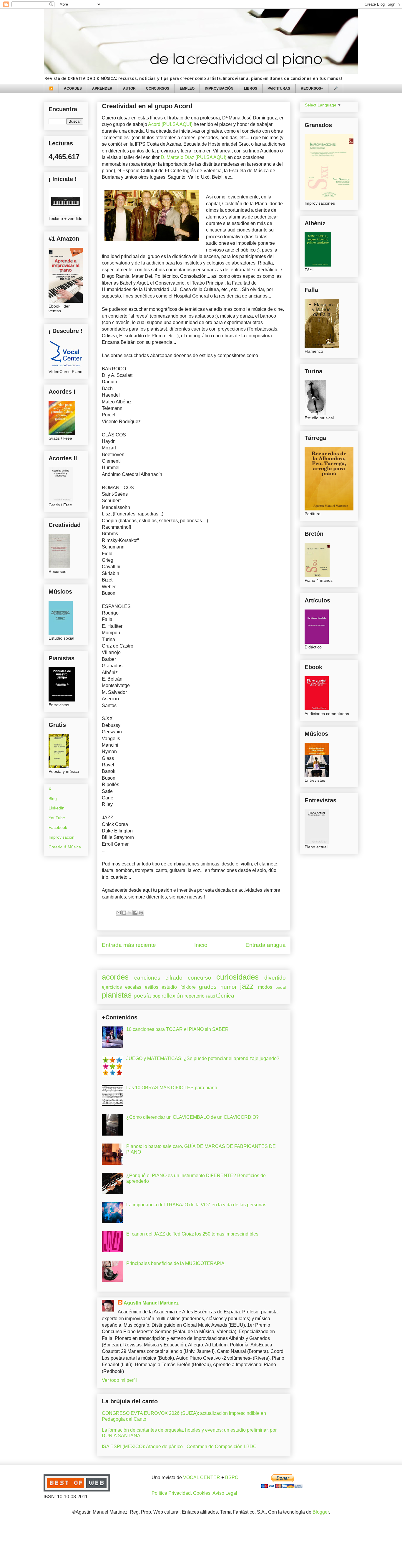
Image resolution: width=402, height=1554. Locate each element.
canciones (147, 978)
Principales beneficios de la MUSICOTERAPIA (175, 1263)
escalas (133, 987)
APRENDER (102, 88)
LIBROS (250, 88)
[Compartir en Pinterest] (141, 913)
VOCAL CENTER (201, 1477)
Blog (53, 798)
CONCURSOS (157, 88)
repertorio (195, 995)
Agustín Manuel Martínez (151, 1302)
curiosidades (237, 977)
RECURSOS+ (312, 88)
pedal (280, 987)
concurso (199, 978)
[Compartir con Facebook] (135, 913)
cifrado (173, 978)
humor (228, 987)
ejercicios (112, 987)
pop (156, 995)
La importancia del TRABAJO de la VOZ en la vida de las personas (196, 1204)
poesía (142, 996)
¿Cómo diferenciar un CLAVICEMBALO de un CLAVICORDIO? (192, 1117)
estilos (151, 987)
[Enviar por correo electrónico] (119, 913)
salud (210, 996)
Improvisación (61, 837)
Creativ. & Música (65, 847)
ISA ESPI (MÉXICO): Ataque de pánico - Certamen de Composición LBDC (179, 1446)
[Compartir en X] (130, 913)
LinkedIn (56, 808)
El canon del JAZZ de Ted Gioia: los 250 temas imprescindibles (192, 1233)
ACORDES (73, 88)
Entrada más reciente (129, 945)
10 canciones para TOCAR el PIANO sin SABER (177, 1029)
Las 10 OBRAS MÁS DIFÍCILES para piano (171, 1087)
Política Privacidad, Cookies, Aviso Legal (194, 1493)
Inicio (200, 945)
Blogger (321, 1511)
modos (265, 987)
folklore (188, 987)
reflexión (172, 996)
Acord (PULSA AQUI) (170, 124)
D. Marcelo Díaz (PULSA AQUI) (193, 157)
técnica (225, 996)
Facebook (58, 827)
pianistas (117, 995)
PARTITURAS (279, 88)
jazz (247, 986)
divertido (275, 978)
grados (208, 987)
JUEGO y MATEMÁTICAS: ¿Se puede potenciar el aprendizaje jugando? (202, 1058)
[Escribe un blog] (124, 913)
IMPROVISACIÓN (219, 88)
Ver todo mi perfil (119, 1380)
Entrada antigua (265, 945)
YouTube (57, 817)
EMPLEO (187, 88)
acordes (115, 977)
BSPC (231, 1477)
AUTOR (129, 88)
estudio (169, 987)
